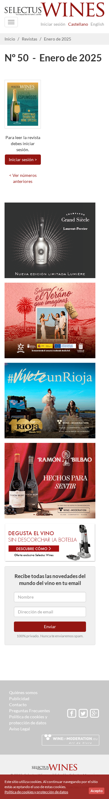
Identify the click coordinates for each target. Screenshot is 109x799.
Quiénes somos (23, 692)
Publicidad (19, 698)
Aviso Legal (19, 728)
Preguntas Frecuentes (29, 710)
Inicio (10, 38)
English (97, 24)
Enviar (50, 626)
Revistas (29, 38)
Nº (10, 57)
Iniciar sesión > (23, 159)
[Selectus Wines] (54, 11)
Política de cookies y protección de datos (36, 792)
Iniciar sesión (53, 24)
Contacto (18, 704)
